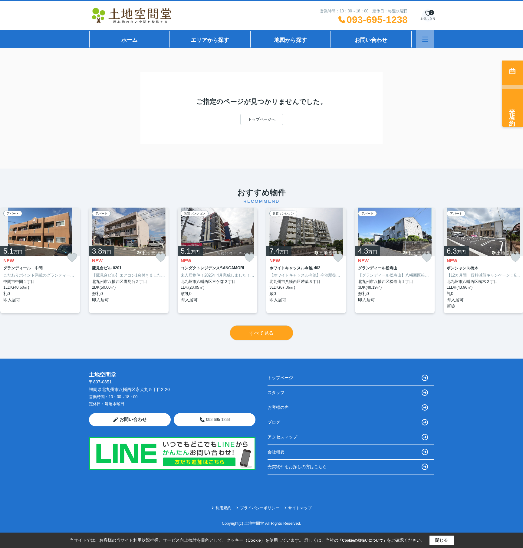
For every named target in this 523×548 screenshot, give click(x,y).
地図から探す (290, 40)
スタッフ (276, 392)
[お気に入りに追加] (72, 257)
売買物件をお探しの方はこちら (297, 466)
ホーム (129, 40)
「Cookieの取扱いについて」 (362, 540)
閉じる (441, 540)
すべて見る (261, 333)
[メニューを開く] (425, 39)
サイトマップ (300, 508)
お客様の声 (278, 407)
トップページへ (261, 119)
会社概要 (276, 451)
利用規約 (223, 508)
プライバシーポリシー (259, 508)
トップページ (280, 377)
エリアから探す (210, 40)
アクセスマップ (282, 437)
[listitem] (128, 260)
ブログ (274, 422)
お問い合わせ (371, 40)
